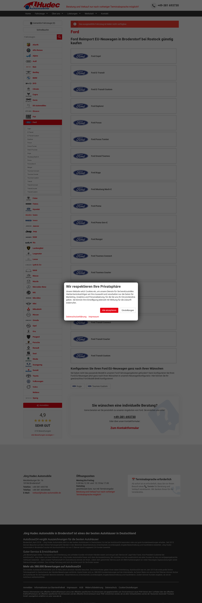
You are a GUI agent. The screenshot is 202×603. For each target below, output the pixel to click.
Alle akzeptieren (109, 310)
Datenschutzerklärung (76, 316)
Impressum (94, 316)
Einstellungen (128, 310)
